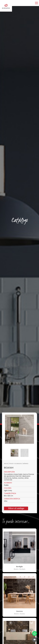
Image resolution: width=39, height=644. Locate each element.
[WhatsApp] (34, 633)
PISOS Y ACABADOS (15, 463)
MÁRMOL (25, 463)
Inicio (6, 463)
